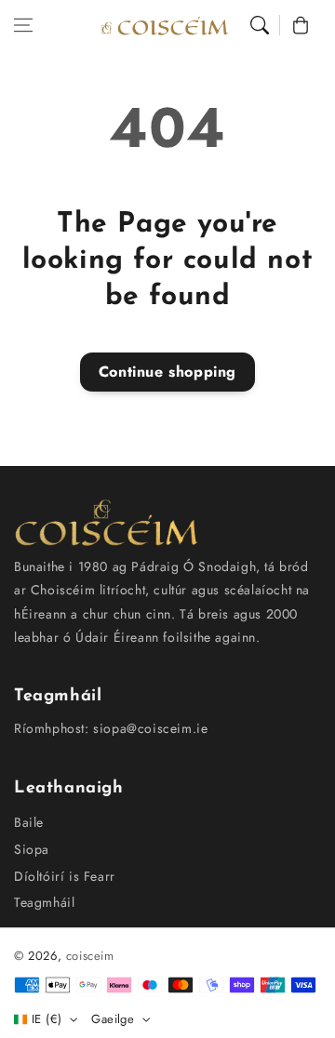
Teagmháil (44, 902)
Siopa (31, 849)
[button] (23, 25)
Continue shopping (167, 371)
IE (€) (46, 1019)
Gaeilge (112, 1019)
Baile (29, 822)
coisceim (90, 956)
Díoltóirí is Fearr (64, 876)
